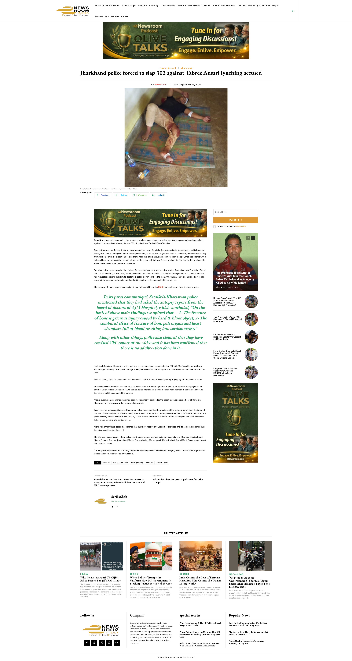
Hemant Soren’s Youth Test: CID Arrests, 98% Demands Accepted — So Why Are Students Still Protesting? (227, 301)
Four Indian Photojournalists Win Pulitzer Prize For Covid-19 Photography (248, 624)
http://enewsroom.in (118, 501)
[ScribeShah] (100, 501)
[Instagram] (94, 643)
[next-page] (253, 238)
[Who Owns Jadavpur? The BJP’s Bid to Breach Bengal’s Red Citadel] (101, 556)
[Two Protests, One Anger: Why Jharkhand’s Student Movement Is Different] (251, 319)
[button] (293, 11)
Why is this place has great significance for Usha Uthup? (178, 481)
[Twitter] (117, 506)
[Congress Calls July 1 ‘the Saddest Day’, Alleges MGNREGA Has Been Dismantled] (251, 372)
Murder (149, 463)
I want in (234, 220)
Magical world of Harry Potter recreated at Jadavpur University (248, 633)
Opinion (134, 574)
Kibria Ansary (221, 287)
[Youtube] (117, 643)
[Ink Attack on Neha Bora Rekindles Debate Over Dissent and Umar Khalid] (251, 336)
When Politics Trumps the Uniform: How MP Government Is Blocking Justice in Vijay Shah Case (151, 580)
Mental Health (236, 574)
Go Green (184, 574)
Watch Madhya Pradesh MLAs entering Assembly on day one (246, 642)
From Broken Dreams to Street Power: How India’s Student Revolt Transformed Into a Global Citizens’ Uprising (227, 354)
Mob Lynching (137, 463)
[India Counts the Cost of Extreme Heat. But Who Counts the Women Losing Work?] (200, 556)
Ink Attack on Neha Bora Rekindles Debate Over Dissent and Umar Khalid (227, 336)
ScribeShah (161, 84)
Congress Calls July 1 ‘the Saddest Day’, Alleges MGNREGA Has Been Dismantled (225, 372)
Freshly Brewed (168, 68)
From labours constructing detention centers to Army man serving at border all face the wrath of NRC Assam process (119, 482)
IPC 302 (106, 463)
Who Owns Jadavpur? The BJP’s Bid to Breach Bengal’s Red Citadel (100, 579)
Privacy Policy (240, 226)
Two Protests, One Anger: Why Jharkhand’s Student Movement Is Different (227, 319)
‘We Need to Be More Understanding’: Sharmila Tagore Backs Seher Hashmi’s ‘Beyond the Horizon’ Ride (249, 582)
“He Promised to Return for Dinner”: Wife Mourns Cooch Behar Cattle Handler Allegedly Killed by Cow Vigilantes (235, 277)
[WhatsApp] (109, 643)
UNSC (160, 287)
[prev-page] (248, 238)
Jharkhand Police (120, 463)
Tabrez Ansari (162, 463)
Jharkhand (186, 68)
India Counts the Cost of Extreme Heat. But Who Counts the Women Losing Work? (200, 580)
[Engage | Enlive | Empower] (101, 630)
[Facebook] (112, 506)
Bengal (84, 574)
